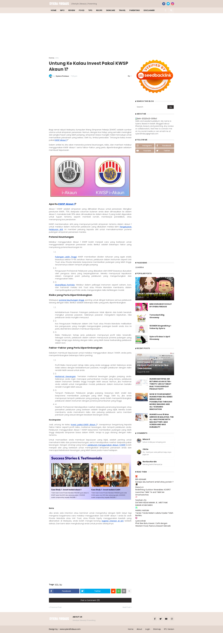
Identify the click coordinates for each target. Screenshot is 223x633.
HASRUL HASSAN (142, 510)
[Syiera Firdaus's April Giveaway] (141, 339)
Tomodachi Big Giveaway (156, 316)
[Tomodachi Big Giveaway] (141, 318)
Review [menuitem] (71, 10)
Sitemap (157, 629)
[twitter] (168, 3)
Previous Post (55, 607)
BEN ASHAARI (140, 479)
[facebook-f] (163, 3)
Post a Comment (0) (90, 600)
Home (51, 58)
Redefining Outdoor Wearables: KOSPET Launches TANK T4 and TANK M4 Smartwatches (153, 492)
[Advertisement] (111, 35)
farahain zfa (140, 500)
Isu (60, 585)
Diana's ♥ (139, 487)
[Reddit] (113, 591)
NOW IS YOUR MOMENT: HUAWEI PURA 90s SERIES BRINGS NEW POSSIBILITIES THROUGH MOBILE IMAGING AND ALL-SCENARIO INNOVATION (160, 402)
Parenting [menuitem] (134, 10)
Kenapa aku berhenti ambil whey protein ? (154, 482)
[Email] (124, 591)
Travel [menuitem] (122, 10)
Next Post (126, 607)
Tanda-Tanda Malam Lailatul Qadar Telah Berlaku (154, 514)
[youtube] (166, 619)
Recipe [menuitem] (99, 10)
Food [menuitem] (81, 10)
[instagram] (172, 3)
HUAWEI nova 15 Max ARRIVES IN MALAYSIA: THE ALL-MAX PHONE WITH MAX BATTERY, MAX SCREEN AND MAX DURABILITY (161, 420)
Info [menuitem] (62, 10)
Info (57, 58)
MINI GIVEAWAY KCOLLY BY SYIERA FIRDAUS (160, 305)
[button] (165, 10)
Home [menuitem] (53, 10)
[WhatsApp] (118, 591)
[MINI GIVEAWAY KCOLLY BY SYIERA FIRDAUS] (141, 307)
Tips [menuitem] (90, 10)
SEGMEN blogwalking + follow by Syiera (160, 327)
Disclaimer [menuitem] (149, 10)
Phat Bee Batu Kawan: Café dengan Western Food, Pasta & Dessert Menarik (153, 524)
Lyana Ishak (140, 521)
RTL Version (169, 629)
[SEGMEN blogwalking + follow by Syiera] (141, 329)
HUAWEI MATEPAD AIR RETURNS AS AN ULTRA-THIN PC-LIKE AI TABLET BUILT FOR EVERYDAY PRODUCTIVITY (160, 384)
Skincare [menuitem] (110, 10)
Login (147, 629)
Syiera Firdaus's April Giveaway (159, 337)
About (139, 629)
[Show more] (129, 591)
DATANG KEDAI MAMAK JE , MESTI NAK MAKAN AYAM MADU (151, 503)
